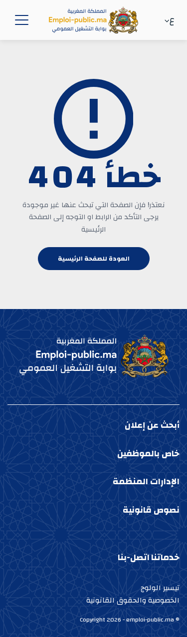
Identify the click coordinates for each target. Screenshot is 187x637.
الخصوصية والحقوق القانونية (133, 600)
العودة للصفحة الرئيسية (94, 258)
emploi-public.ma (150, 619)
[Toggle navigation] (19, 19)
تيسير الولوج (160, 588)
